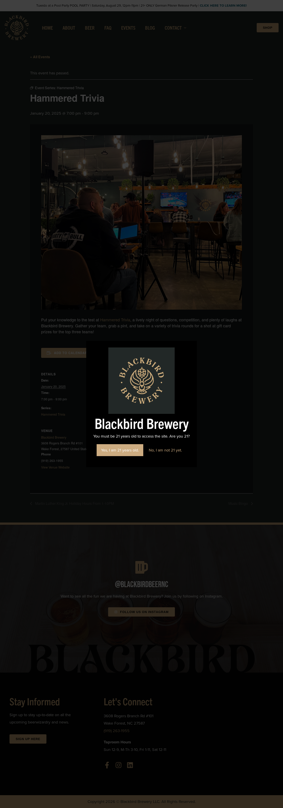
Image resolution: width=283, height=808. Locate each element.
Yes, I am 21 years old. (120, 450)
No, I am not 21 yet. (165, 450)
